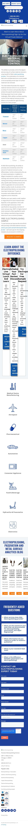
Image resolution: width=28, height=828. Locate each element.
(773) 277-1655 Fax (5, 766)
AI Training (3, 824)
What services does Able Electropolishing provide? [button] (13, 618)
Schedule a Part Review (14, 369)
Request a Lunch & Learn (6, 342)
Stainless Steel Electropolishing (8, 774)
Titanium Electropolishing (7, 783)
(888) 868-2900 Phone (6, 763)
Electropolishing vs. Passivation (8, 771)
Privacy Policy (4, 815)
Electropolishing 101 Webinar (8, 786)
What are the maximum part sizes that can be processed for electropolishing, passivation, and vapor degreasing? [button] (15, 629)
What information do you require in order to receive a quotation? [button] (14, 640)
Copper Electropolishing (6, 780)
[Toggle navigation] (26, 26)
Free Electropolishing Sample (8, 789)
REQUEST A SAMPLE (14, 237)
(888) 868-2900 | (15, 16)
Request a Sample (24, 331)
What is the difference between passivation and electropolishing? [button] (13, 658)
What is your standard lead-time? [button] (14, 649)
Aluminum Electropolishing (7, 777)
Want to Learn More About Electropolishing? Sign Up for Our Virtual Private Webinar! (14, 34)
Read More (7, 593)
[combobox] (13, 7)
